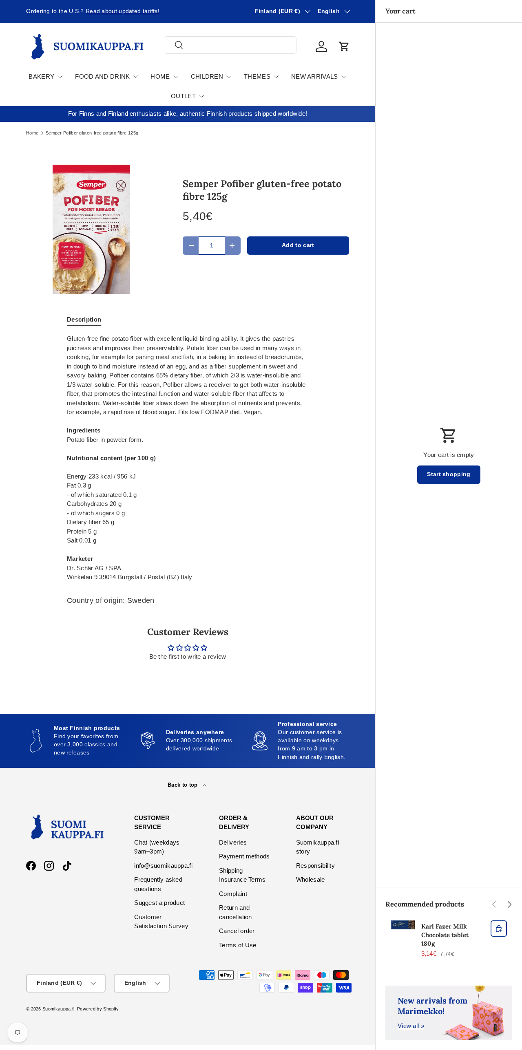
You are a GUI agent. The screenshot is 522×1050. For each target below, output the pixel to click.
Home (32, 133)
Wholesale (310, 879)
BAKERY (41, 76)
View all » (411, 1025)
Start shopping (448, 474)
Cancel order (237, 930)
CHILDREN (207, 76)
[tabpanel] (187, 458)
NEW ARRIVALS (314, 76)
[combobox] (230, 45)
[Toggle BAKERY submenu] (60, 77)
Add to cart (298, 245)
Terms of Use (238, 945)
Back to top (183, 785)
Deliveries (233, 842)
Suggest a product (159, 902)
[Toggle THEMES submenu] (276, 77)
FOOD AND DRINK (102, 76)
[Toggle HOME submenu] (176, 77)
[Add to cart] (499, 928)
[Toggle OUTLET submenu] (201, 96)
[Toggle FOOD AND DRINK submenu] (135, 77)
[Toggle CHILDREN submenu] (229, 77)
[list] (91, 229)
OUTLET (183, 96)
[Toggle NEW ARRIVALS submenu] (344, 77)
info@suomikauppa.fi (163, 865)
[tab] (84, 319)
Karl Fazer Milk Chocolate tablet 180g (445, 934)
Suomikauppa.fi (58, 1008)
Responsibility (315, 865)
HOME (160, 76)
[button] (344, 46)
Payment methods (244, 856)
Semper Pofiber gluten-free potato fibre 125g (92, 133)
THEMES (257, 76)
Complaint (233, 893)
